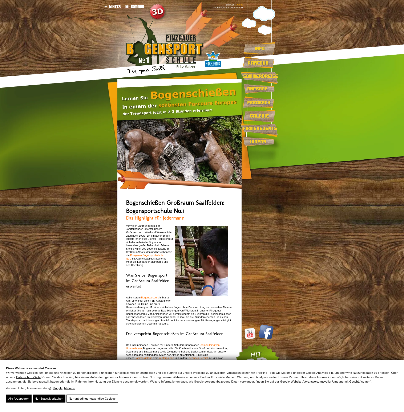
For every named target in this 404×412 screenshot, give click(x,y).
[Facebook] (265, 338)
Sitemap (230, 4)
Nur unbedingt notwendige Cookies (92, 398)
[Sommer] (134, 6)
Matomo (69, 388)
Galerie (259, 116)
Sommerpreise (260, 76)
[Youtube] (250, 338)
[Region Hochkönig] (213, 67)
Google (57, 388)
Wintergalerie (166, 358)
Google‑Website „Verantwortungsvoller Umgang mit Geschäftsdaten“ (325, 381)
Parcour (258, 63)
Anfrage (257, 88)
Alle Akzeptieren (18, 398)
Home (240, 4)
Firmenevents (260, 128)
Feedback (259, 102)
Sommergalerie (143, 358)
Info (260, 48)
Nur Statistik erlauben (49, 398)
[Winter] (112, 6)
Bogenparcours (150, 297)
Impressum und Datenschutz (228, 7)
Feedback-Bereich (198, 358)
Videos (258, 141)
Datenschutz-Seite (28, 377)
